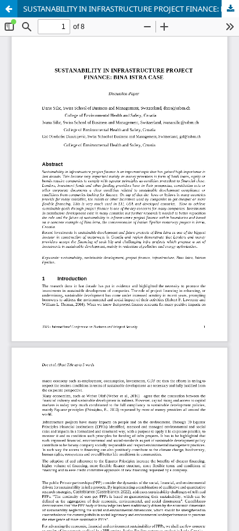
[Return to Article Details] (8, 8)
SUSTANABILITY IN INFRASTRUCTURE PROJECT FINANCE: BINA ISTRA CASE (131, 8)
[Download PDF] (230, 8)
